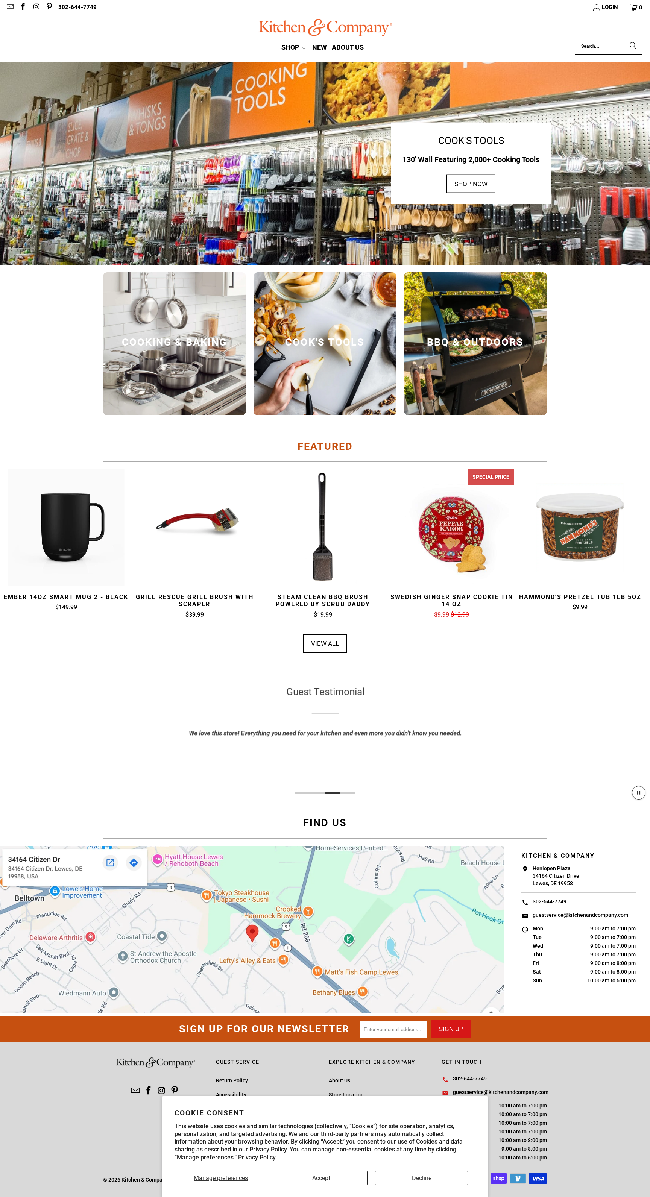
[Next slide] (631, 544)
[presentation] (174, 343)
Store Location (346, 1095)
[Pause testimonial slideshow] (638, 793)
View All (325, 643)
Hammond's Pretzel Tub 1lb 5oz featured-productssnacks (580, 527)
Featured (325, 446)
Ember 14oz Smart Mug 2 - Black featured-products (66, 527)
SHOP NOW (470, 183)
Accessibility (231, 1095)
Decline (421, 1178)
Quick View (66, 545)
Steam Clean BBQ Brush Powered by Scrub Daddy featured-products (323, 527)
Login (610, 7)
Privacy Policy (257, 1157)
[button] (637, 7)
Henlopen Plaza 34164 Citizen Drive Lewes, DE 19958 (556, 876)
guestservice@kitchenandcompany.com (580, 915)
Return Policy (232, 1080)
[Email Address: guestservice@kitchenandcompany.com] (10, 7)
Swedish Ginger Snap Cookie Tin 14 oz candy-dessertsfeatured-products (451, 527)
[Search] (633, 46)
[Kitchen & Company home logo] (325, 28)
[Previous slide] (19, 544)
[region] (325, 733)
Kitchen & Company (144, 1180)
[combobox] (608, 46)
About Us (339, 1080)
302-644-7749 (77, 7)
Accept (321, 1178)
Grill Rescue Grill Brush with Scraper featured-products (194, 527)
